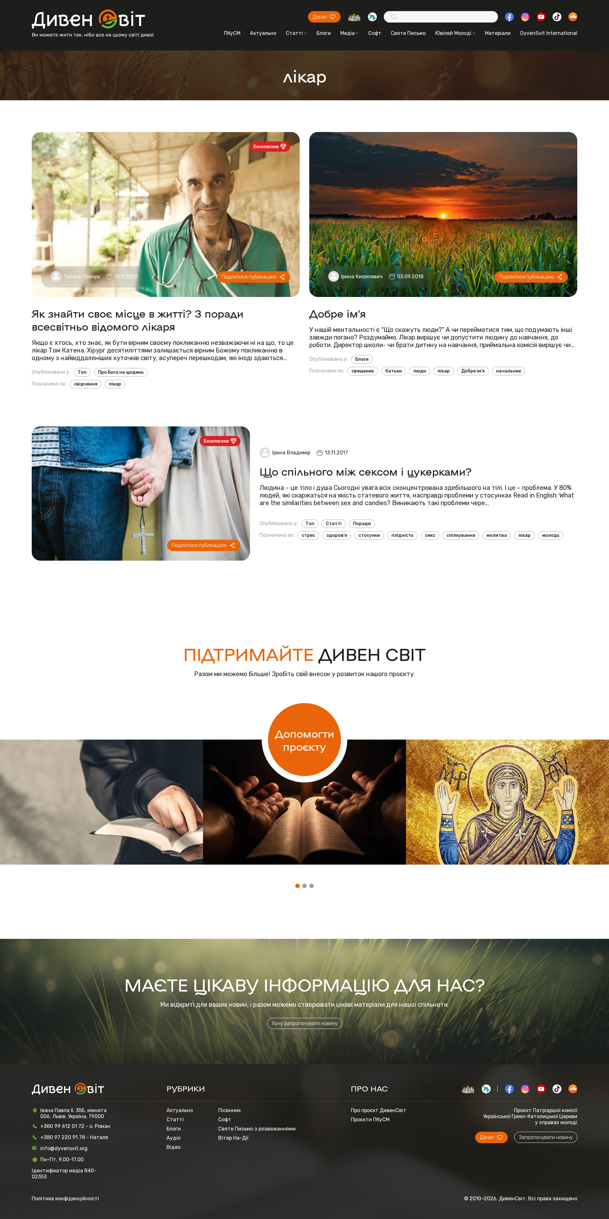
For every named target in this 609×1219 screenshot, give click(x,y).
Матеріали (498, 33)
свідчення (85, 384)
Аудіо (173, 1138)
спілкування (461, 535)
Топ (82, 372)
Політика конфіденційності (65, 1199)
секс (430, 535)
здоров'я (336, 535)
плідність (402, 535)
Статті (294, 33)
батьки (393, 371)
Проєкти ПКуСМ (370, 1120)
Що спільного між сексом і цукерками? (365, 471)
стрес (308, 535)
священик (362, 371)
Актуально (263, 33)
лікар (115, 384)
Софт (374, 33)
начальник (508, 371)
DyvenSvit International (548, 33)
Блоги (324, 33)
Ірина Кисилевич (362, 276)
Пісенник (229, 1110)
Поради (362, 523)
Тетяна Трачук (81, 276)
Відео (173, 1147)
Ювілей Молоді (453, 33)
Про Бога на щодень (121, 372)
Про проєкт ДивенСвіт (378, 1110)
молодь (551, 535)
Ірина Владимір (291, 453)
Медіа (347, 33)
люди (419, 371)
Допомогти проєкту (304, 740)
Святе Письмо (408, 33)
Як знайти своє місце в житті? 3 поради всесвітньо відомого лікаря (138, 319)
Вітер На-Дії (233, 1138)
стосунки (369, 535)
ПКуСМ (232, 33)
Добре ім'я (337, 313)
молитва (497, 535)
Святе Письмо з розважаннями (257, 1129)
